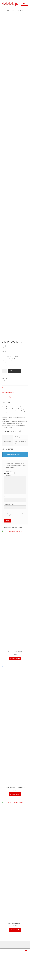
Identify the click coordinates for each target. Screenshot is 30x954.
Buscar (15, 951)
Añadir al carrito (14, 371)
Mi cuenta (5, 951)
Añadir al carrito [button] (15, 658)
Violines (9, 10)
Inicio (4, 10)
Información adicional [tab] (8, 392)
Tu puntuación (8, 471)
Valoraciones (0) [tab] (6, 397)
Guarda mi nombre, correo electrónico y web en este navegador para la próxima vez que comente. (14, 514)
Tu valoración (8, 475)
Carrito (23, 950)
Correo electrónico (9, 504)
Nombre (6, 497)
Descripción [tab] (5, 388)
